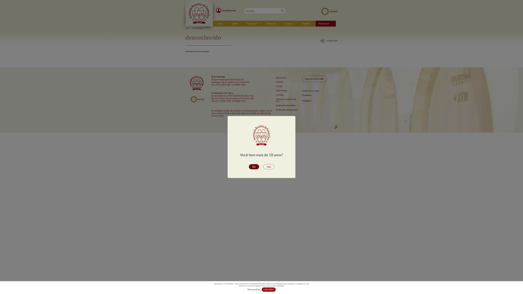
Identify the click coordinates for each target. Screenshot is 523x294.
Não (269, 166)
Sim (254, 166)
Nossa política (253, 289)
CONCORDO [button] (268, 289)
